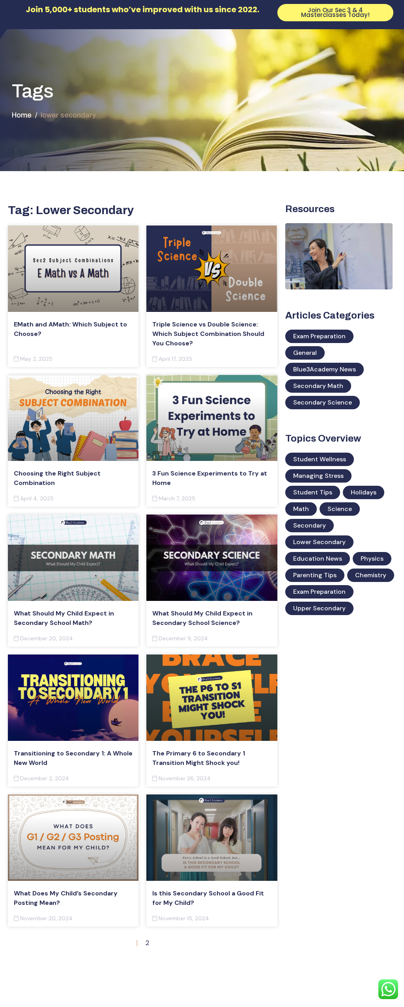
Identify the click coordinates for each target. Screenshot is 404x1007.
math (301, 509)
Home (22, 115)
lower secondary (319, 542)
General (305, 353)
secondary (309, 525)
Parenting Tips (315, 575)
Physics (372, 558)
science (339, 509)
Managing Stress (318, 476)
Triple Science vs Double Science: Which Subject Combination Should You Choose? (208, 333)
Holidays (363, 492)
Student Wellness (319, 459)
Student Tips (312, 492)
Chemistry (370, 575)
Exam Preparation (319, 336)
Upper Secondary (319, 608)
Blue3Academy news (324, 369)
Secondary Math (318, 386)
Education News (317, 558)
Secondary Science (322, 402)
